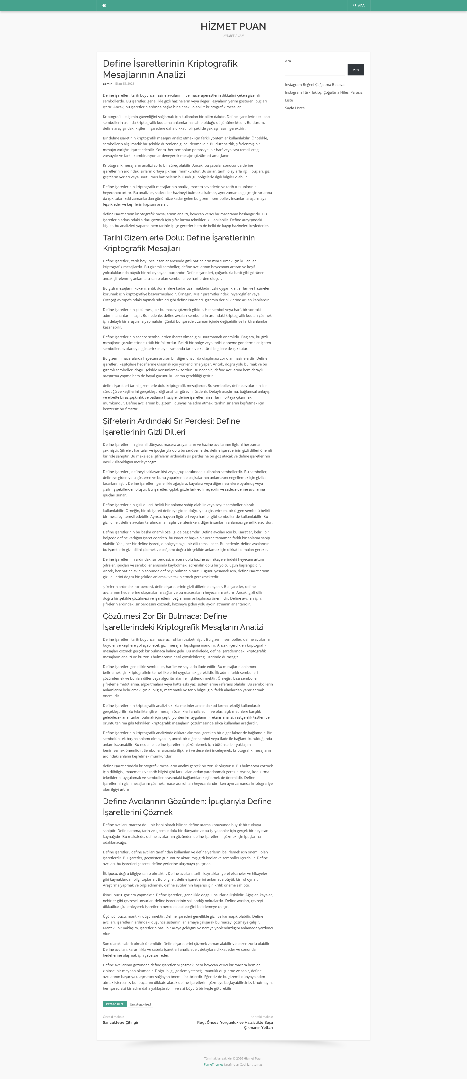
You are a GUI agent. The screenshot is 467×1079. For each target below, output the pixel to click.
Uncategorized (140, 1004)
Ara (288, 60)
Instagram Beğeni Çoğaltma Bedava (314, 84)
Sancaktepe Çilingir (120, 1022)
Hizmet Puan (233, 26)
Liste (289, 100)
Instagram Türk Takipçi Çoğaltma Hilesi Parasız (323, 92)
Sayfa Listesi (295, 107)
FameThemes (213, 1064)
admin (107, 84)
